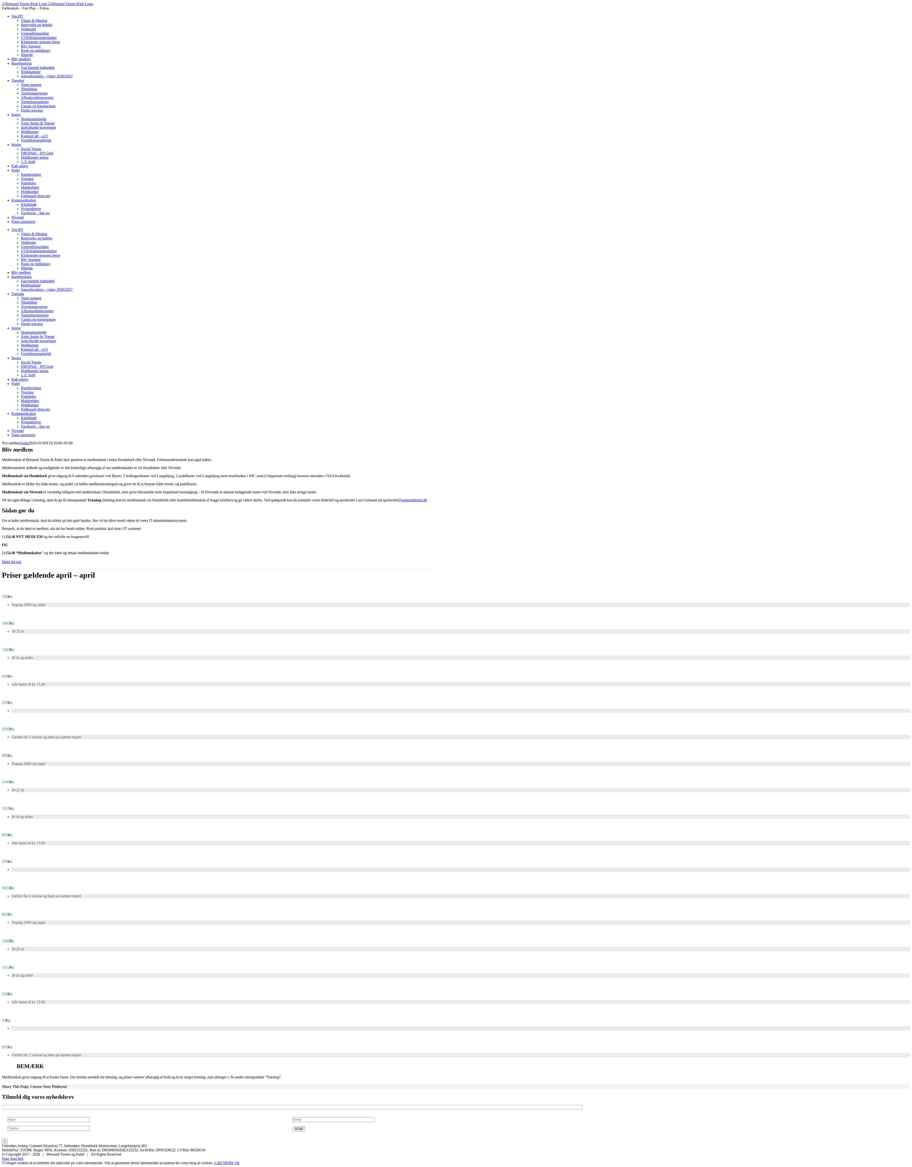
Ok (237, 1163)
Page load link (12, 1159)
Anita (24, 443)
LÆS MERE (224, 1163)
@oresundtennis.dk (412, 500)
